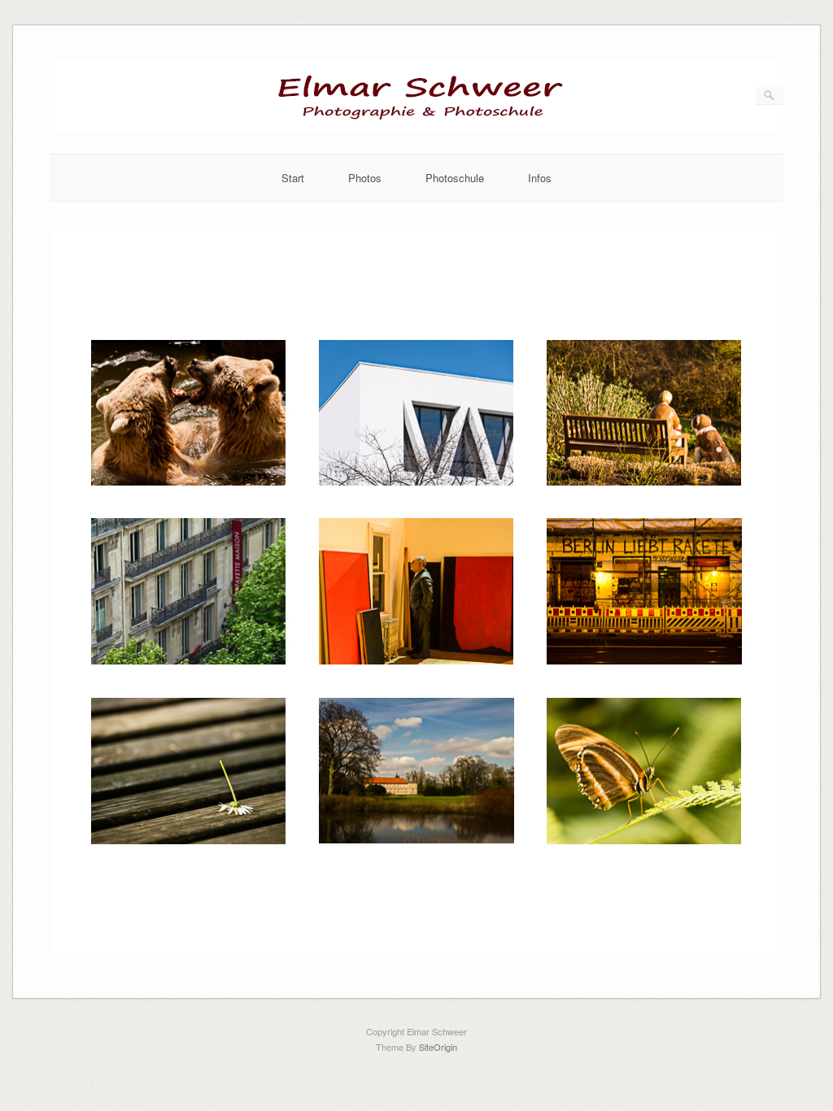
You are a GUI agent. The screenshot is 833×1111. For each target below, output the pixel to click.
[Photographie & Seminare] (416, 128)
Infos (540, 177)
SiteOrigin (438, 1046)
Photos (365, 177)
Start (292, 177)
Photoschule (454, 177)
